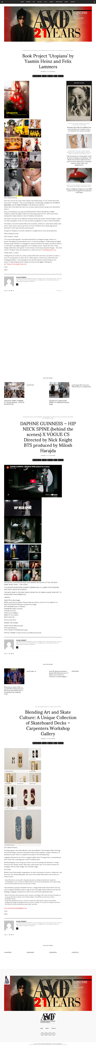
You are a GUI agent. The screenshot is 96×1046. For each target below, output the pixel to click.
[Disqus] (33, 314)
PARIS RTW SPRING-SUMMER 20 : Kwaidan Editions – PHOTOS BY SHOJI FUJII (14, 402)
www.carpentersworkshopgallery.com (15, 908)
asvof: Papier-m (31, 671)
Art (34, 1)
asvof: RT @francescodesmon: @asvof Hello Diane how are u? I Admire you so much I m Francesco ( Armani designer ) (58, 673)
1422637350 (30, 385)
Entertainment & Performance (42, 416)
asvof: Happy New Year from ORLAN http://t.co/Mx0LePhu (81, 386)
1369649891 (30, 952)
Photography (59, 50)
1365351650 (75, 671)
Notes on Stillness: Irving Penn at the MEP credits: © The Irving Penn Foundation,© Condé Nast (79, 190)
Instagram (41, 50)
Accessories (71, 151)
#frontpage (59, 290)
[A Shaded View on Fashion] (48, 24)
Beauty (68, 185)
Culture (39, 1)
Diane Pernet (52, 71)
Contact (73, 1)
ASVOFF (51, 1)
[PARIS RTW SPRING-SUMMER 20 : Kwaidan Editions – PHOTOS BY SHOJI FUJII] (14, 390)
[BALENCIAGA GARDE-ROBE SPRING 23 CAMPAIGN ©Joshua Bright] (59, 390)
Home (22, 1)
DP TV (45, 1)
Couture (77, 151)
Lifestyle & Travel (50, 50)
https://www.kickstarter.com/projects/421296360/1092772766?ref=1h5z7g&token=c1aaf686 (29, 211)
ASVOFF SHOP (59, 1)
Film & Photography (33, 50)
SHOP (55, 706)
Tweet (71, 50)
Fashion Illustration (72, 152)
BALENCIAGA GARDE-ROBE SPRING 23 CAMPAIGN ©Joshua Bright (59, 402)
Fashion (28, 1)
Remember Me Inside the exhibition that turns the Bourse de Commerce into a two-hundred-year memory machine (79, 129)
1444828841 (7, 952)
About (66, 1)
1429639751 (75, 952)
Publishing (66, 50)
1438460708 (53, 952)
